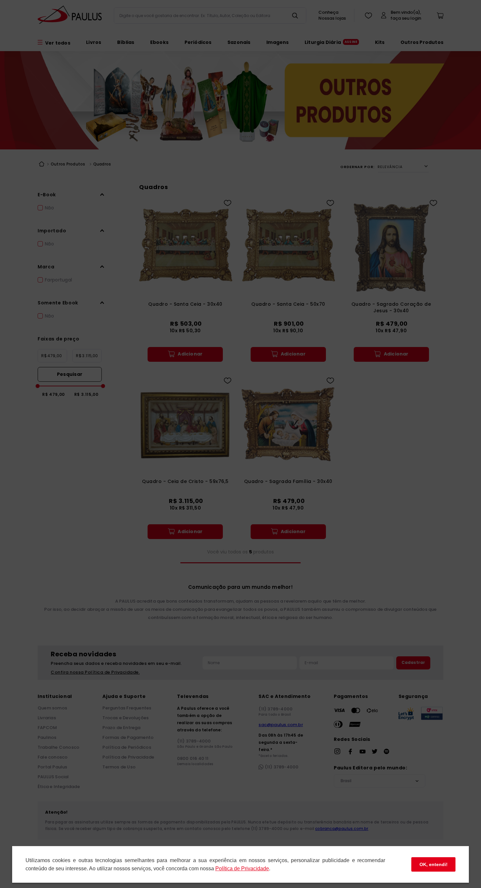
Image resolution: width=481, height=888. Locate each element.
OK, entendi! (433, 864)
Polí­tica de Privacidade (242, 868)
